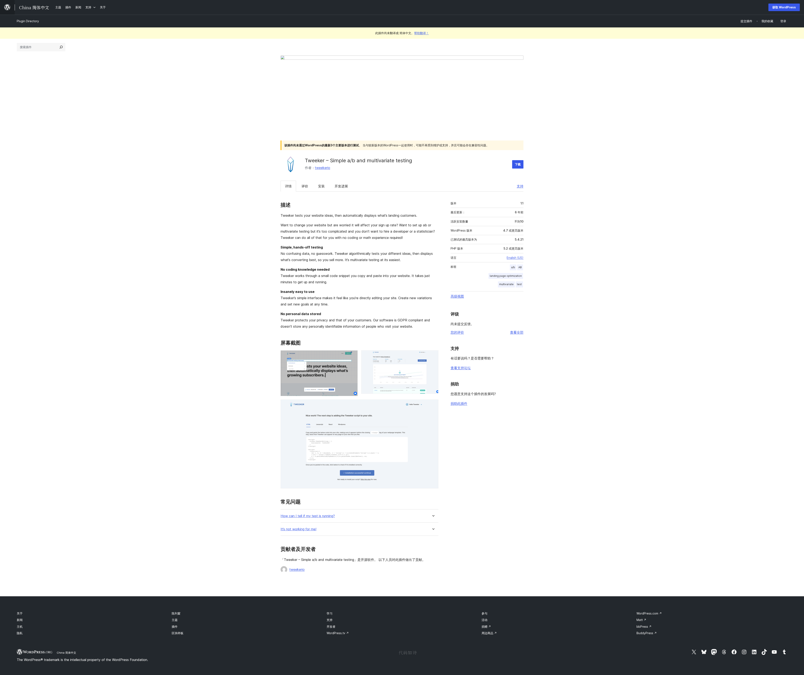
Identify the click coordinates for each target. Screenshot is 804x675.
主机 (20, 626)
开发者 (331, 626)
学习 (329, 613)
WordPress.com (649, 613)
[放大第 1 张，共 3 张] (352, 356)
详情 (288, 186)
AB (520, 267)
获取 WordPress (784, 7)
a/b (513, 267)
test (519, 284)
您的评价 (457, 332)
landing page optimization (506, 275)
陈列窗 (176, 613)
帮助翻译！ (421, 33)
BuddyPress (646, 633)
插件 (175, 626)
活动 (484, 620)
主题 (175, 620)
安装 (321, 186)
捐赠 (486, 626)
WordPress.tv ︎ (338, 633)
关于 (20, 613)
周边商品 (489, 633)
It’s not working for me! (298, 529)
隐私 (20, 633)
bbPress (644, 626)
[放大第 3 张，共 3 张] (433, 405)
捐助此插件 (459, 403)
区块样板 (177, 633)
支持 (520, 186)
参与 (484, 613)
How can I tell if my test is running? (308, 516)
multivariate (506, 284)
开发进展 (341, 186)
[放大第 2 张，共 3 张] (433, 356)
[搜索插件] (61, 47)
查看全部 (516, 332)
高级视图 (457, 296)
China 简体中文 (66, 652)
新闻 (20, 620)
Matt (641, 620)
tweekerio (322, 168)
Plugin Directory (28, 21)
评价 (305, 186)
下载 (518, 164)
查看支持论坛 (461, 368)
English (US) (515, 257)
